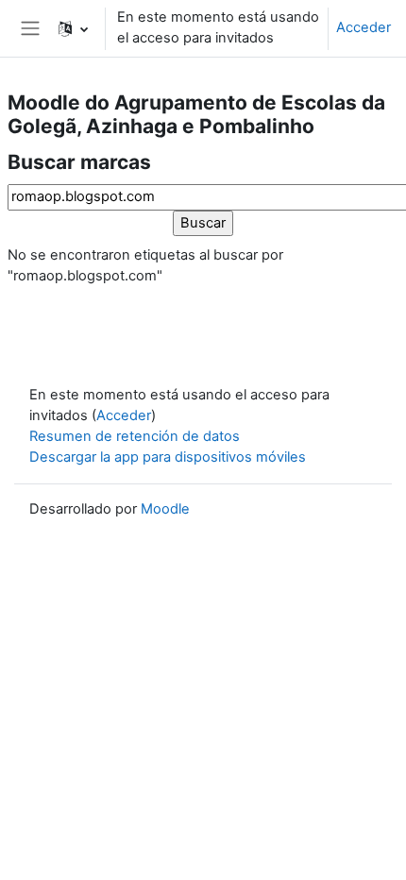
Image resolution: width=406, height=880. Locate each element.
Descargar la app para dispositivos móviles (167, 456)
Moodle (165, 508)
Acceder (363, 27)
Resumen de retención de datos (134, 436)
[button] (73, 28)
